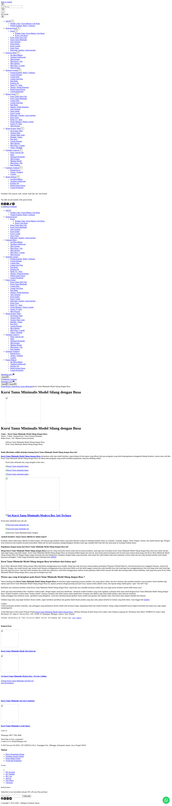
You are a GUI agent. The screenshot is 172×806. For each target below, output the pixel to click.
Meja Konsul (15, 255)
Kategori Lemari (12, 257)
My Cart (9, 776)
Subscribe (27, 796)
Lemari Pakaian (16, 261)
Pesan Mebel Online (13, 758)
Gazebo (13, 358)
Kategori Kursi (11, 217)
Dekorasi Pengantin (17, 341)
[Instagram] (8, 799)
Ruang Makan (11, 360)
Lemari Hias (14, 263)
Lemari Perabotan (16, 278)
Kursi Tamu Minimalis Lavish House (15, 726)
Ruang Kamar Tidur (13, 314)
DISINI (53, 557)
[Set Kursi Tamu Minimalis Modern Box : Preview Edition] (9, 672)
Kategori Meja (11, 240)
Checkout (9, 783)
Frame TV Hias (16, 309)
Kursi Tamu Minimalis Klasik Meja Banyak (18, 651)
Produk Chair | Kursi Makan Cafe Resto (25, 213)
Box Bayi (13, 324)
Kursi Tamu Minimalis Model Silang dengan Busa (54, 612)
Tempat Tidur (15, 318)
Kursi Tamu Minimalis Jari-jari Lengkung (18, 701)
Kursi (12, 219)
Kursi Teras (14, 236)
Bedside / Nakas (16, 322)
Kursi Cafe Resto (21, 223)
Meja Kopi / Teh (16, 248)
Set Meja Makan (16, 242)
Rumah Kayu (15, 354)
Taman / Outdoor (16, 356)
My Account (10, 772)
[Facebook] (2, 799)
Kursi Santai (14, 232)
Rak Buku (14, 267)
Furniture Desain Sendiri (15, 756)
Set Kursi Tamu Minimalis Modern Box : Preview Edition (24, 676)
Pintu (12, 339)
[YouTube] (10, 799)
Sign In (8, 778)
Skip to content (6, 2)
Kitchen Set (14, 269)
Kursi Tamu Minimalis (18, 227)
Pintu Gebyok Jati (17, 337)
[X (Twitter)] (5, 799)
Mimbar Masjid (16, 345)
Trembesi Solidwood (18, 244)
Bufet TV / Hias (16, 271)
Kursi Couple (15, 234)
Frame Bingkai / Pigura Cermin (21, 307)
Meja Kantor (15, 246)
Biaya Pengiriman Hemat (15, 754)
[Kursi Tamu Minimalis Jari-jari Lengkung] (18, 683)
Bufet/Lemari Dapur (17, 276)
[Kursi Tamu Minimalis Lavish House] (9, 721)
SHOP (8, 210)
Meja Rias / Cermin (17, 253)
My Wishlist (10, 774)
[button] (166, 800)
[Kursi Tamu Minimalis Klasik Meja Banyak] (9, 647)
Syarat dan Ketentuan (14, 761)
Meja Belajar (15, 250)
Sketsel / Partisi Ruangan (19, 274)
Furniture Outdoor (12, 351)
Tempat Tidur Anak (17, 320)
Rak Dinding (15, 349)
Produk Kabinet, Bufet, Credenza (22, 215)
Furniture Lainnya (12, 335)
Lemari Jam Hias (16, 265)
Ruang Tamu (10, 280)
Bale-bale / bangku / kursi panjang (23, 238)
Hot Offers (10, 780)
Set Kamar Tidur (16, 316)
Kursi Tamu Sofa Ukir (18, 225)
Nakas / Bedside (16, 332)
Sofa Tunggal (15, 229)
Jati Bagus (76, 618)
